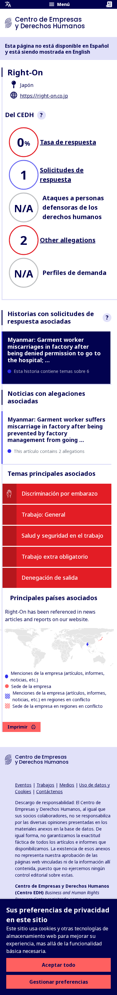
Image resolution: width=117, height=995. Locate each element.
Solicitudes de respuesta (62, 175)
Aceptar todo (58, 964)
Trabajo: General (43, 514)
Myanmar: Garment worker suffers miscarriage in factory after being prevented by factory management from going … (56, 430)
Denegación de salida (50, 577)
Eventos (23, 785)
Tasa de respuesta (68, 142)
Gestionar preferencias (58, 981)
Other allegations (67, 240)
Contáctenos (49, 791)
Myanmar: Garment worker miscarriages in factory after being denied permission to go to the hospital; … (54, 350)
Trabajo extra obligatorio (55, 556)
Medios (66, 785)
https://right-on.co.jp (44, 95)
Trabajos (45, 785)
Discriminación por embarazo (60, 493)
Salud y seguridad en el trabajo (62, 535)
